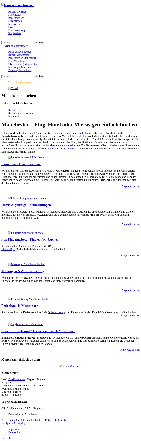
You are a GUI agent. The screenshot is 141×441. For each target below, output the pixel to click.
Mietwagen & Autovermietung (22, 271)
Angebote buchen (130, 349)
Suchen (39, 42)
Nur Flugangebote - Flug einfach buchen (30, 239)
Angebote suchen (130, 255)
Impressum (14, 429)
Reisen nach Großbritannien (21, 164)
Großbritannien (84, 133)
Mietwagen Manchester (21, 67)
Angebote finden (130, 186)
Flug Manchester (17, 60)
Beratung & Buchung (20, 70)
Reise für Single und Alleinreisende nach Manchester (38, 331)
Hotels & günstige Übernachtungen (26, 205)
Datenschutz (15, 432)
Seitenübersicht (17, 420)
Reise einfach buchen (19, 51)
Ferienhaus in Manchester (19, 305)
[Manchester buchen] (13, 88)
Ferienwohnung (56, 312)
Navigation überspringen (14, 45)
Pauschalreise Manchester (22, 57)
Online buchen (35, 420)
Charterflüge (8, 249)
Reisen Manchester (18, 54)
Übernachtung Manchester (22, 64)
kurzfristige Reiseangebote (62, 148)
